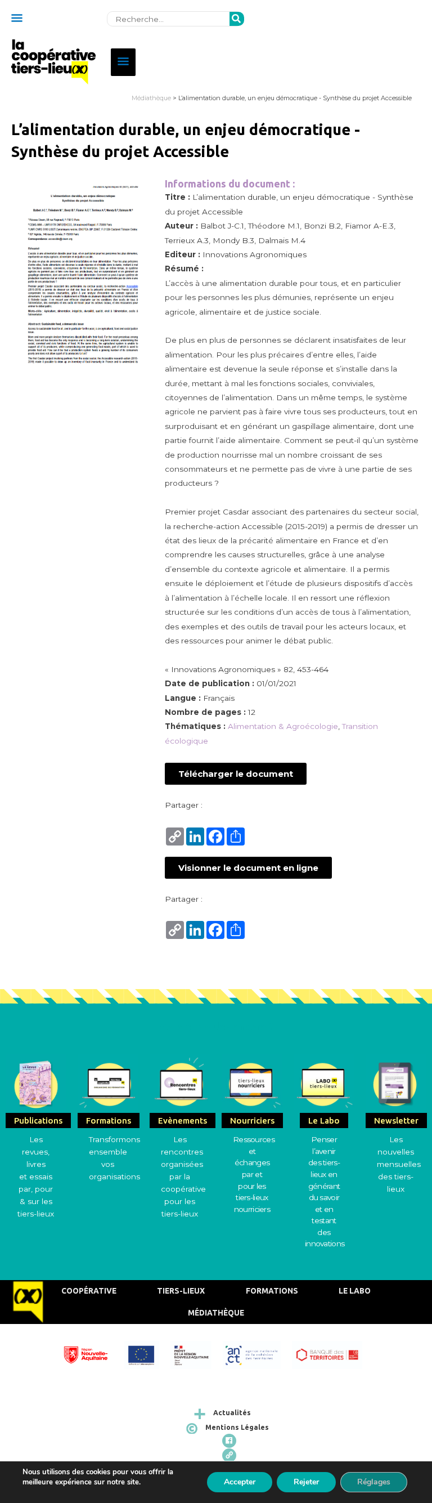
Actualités (232, 1412)
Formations (272, 1290)
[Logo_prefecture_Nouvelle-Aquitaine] (196, 1353)
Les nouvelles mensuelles (399, 1152)
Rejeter (306, 1482)
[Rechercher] (237, 19)
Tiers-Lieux (181, 1290)
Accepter (239, 1482)
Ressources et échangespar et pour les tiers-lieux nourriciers (253, 1174)
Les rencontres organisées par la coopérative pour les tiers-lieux (183, 1176)
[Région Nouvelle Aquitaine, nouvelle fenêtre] (91, 1353)
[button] (236, 774)
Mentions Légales (237, 1427)
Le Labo (355, 1290)
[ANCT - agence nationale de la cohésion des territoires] (257, 1353)
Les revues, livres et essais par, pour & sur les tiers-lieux (35, 1176)
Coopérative (88, 1290)
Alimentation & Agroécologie (283, 726)
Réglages (373, 1482)
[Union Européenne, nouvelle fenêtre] (147, 1353)
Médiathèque (151, 98)
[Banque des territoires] (332, 1353)
